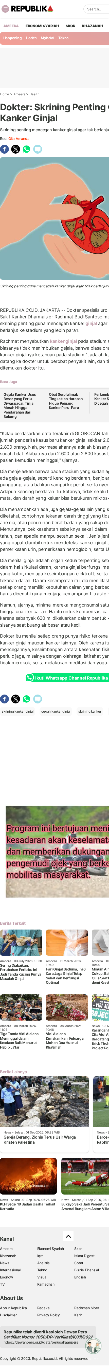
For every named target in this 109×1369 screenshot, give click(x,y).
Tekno (63, 38)
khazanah (92, 26)
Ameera (19, 94)
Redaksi (43, 1308)
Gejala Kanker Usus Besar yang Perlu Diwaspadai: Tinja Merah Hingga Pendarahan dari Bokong (20, 405)
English (80, 1277)
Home (4, 94)
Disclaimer (8, 1315)
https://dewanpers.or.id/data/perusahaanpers (41, 1342)
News (4, 1263)
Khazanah (8, 1256)
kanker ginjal (63, 341)
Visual (42, 1277)
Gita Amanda (18, 138)
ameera (11, 26)
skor (70, 26)
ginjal (91, 323)
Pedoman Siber (86, 1308)
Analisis (43, 1263)
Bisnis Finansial (86, 1270)
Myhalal (47, 38)
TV (2, 1284)
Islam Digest (84, 1256)
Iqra (40, 1256)
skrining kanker (89, 711)
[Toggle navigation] (5, 9)
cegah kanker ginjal (55, 711)
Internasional (10, 1270)
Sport (78, 1263)
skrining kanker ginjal (17, 711)
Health (31, 38)
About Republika (13, 1308)
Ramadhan (46, 1284)
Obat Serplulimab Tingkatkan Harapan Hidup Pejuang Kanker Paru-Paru (66, 401)
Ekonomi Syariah (42, 26)
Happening (12, 38)
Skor (78, 1248)
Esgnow (6, 1277)
